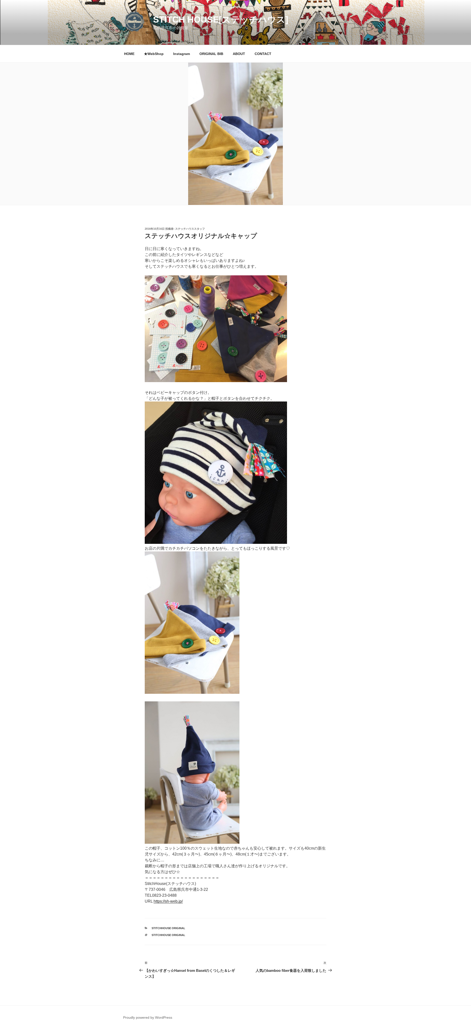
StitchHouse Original (168, 928)
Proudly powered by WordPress (147, 1017)
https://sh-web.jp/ (168, 901)
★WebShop (154, 54)
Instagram (181, 54)
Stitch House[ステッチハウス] (220, 19)
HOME (129, 54)
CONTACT (263, 54)
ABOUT (239, 54)
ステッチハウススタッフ (190, 228)
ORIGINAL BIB (211, 54)
